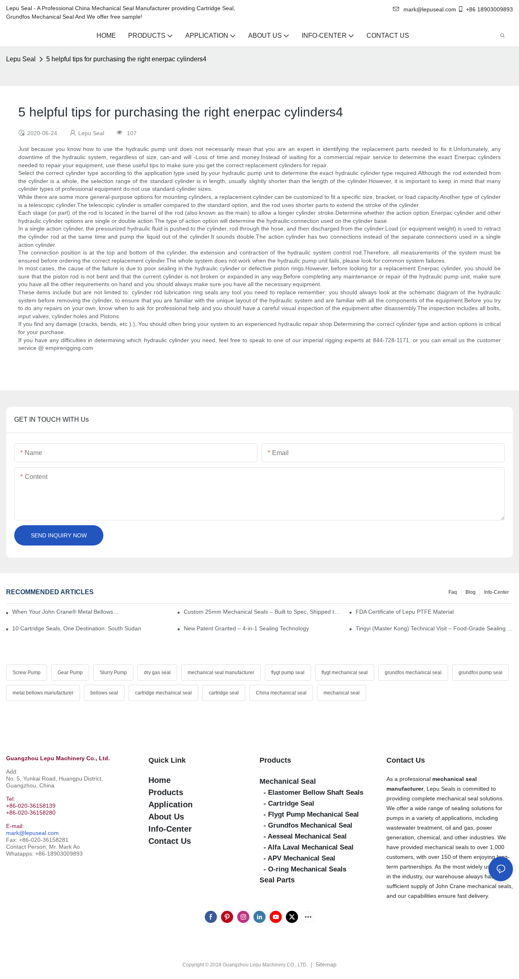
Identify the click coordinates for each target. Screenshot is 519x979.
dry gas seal (157, 672)
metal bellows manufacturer (43, 693)
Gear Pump (70, 672)
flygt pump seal (288, 672)
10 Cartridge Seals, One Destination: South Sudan (76, 628)
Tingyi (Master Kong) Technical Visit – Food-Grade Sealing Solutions (434, 628)
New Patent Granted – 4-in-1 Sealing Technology (246, 628)
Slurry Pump (113, 672)
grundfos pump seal (480, 672)
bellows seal (104, 693)
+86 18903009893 (489, 9)
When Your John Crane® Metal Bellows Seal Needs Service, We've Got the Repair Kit (65, 611)
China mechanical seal (281, 693)
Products (275, 760)
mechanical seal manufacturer (221, 672)
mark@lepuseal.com (32, 833)
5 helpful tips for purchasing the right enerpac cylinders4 (126, 59)
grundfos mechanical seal (413, 672)
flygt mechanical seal (345, 672)
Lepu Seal (21, 59)
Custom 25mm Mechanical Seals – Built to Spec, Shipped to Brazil (262, 611)
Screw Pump (27, 672)
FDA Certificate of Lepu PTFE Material (405, 611)
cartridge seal (224, 693)
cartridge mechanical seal (163, 693)
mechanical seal (342, 693)
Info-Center (496, 592)
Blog (470, 592)
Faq (452, 592)
